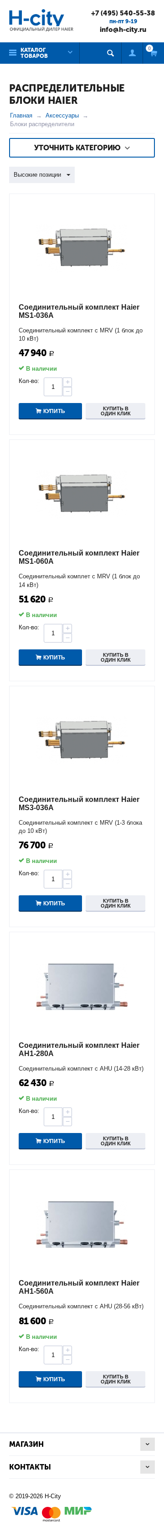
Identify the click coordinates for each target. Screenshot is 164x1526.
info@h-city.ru (123, 30)
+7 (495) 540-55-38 (123, 13)
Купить (54, 411)
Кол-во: (29, 381)
